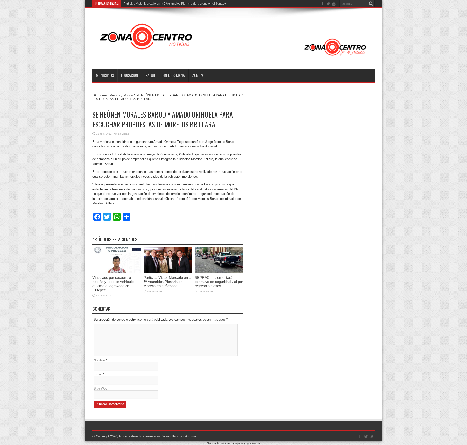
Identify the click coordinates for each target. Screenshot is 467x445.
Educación (129, 75)
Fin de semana (173, 75)
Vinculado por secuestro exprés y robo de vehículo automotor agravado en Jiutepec (113, 283)
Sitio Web (100, 388)
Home (102, 95)
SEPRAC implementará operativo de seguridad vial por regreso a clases (219, 281)
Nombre (99, 360)
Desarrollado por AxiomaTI (180, 436)
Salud (150, 75)
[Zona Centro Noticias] (233, 57)
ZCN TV (197, 75)
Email (98, 374)
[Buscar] (371, 3)
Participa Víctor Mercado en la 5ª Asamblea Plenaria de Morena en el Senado (167, 281)
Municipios (105, 75)
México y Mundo (121, 95)
